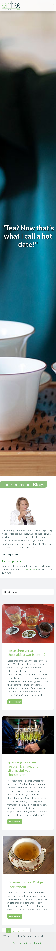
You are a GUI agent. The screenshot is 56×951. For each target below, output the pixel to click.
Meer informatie (20, 943)
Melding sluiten (37, 943)
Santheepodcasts (29, 569)
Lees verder (15, 701)
